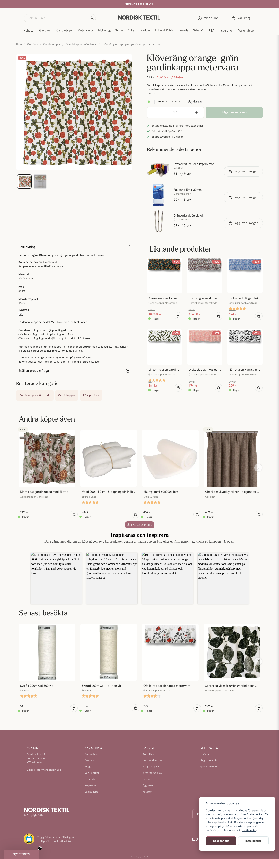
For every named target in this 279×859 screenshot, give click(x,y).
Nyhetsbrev (92, 779)
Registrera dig (208, 760)
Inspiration (226, 30)
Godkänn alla (221, 840)
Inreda (184, 30)
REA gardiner (91, 395)
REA (211, 30)
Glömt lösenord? (210, 766)
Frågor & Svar (151, 766)
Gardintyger (64, 30)
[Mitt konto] (208, 18)
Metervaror (86, 30)
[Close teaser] (40, 848)
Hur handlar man (153, 760)
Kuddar (145, 30)
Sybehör (198, 30)
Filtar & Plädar (165, 30)
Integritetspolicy (152, 773)
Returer (147, 791)
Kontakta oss (93, 754)
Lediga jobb (91, 791)
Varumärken (246, 30)
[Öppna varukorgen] (241, 18)
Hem (19, 44)
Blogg (88, 766)
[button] (92, 18)
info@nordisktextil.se (48, 770)
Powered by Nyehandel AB (139, 857)
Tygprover (149, 785)
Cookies (147, 779)
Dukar (131, 30)
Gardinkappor (51, 44)
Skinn (119, 30)
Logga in (205, 754)
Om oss (89, 760)
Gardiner (45, 30)
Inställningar (253, 840)
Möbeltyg (104, 30)
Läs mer (152, 93)
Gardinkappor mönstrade (81, 44)
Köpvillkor (149, 754)
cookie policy (249, 830)
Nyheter (29, 30)
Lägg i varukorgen (246, 171)
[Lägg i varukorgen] (178, 316)
